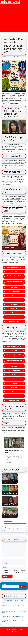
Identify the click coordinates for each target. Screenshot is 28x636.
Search (4, 584)
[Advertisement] (14, 18)
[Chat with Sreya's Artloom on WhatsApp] (14, 76)
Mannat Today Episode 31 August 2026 (12, 616)
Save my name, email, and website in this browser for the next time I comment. (14, 571)
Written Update (8, 521)
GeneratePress (21, 634)
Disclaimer (20, 629)
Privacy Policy (14, 631)
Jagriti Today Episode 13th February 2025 (15, 527)
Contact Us (13, 629)
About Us (8, 629)
